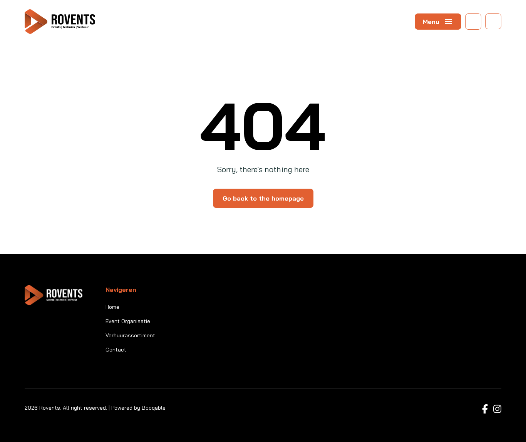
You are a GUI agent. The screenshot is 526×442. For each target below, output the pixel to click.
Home (112, 306)
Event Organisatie (128, 321)
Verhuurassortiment (130, 335)
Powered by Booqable (138, 407)
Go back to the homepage (263, 198)
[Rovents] (60, 21)
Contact (116, 349)
